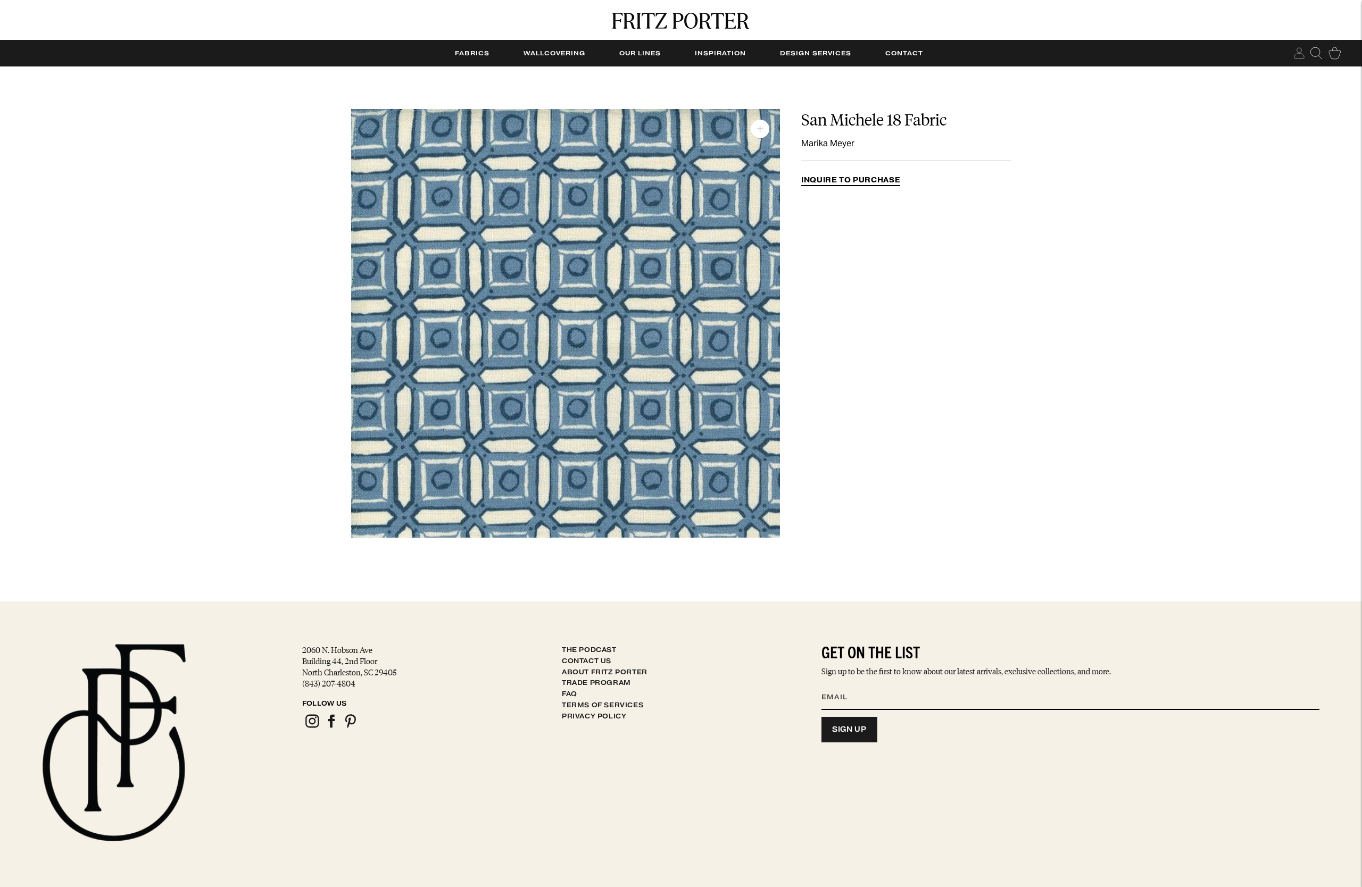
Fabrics (472, 53)
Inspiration (720, 53)
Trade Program (596, 683)
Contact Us (586, 661)
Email (841, 684)
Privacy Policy (594, 716)
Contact (904, 53)
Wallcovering (554, 53)
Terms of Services (602, 705)
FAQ (569, 694)
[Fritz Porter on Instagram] (311, 726)
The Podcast (589, 650)
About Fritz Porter (604, 672)
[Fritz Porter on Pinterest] (350, 726)
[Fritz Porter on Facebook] (330, 726)
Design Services (815, 53)
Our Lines (640, 53)
